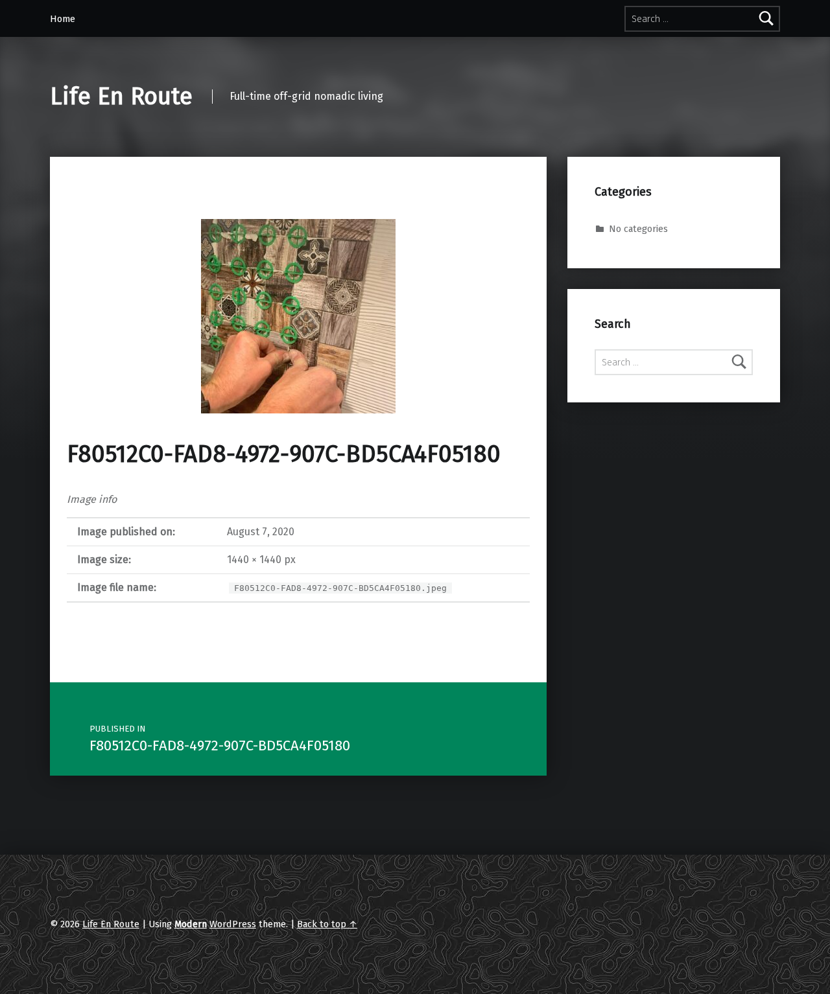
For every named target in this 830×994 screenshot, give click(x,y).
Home (62, 19)
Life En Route (121, 96)
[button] (298, 316)
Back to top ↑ (327, 924)
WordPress (232, 924)
